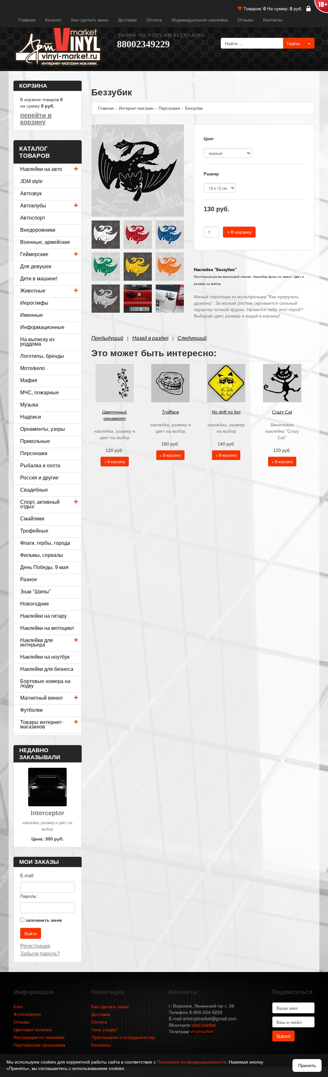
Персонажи (33, 453)
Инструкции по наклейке (39, 1037)
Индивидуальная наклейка (200, 19)
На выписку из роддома (37, 342)
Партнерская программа (39, 1044)
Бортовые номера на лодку (45, 683)
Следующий (192, 338)
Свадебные (34, 490)
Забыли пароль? (40, 953)
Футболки (31, 710)
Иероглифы (34, 303)
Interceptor (47, 812)
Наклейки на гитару (43, 616)
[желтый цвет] (137, 266)
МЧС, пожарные (39, 392)
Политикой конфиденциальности (191, 1062)
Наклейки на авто (41, 169)
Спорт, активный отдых (40, 504)
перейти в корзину (36, 118)
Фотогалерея (27, 1014)
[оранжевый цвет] (169, 266)
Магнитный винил (41, 698)
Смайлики (32, 518)
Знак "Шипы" (35, 591)
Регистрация (35, 945)
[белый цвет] (105, 234)
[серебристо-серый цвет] (105, 298)
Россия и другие (39, 477)
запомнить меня (44, 920)
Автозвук (31, 193)
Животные (32, 290)
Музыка (29, 404)
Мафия (28, 380)
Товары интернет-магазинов (41, 724)
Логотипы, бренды (42, 356)
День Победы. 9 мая (44, 567)
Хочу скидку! (104, 1029)
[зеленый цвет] (105, 266)
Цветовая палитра (32, 1029)
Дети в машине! (38, 278)
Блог (18, 1006)
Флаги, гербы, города (45, 543)
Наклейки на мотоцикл (47, 628)
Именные (31, 315)
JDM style (31, 181)
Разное (28, 579)
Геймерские (34, 254)
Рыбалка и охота (40, 465)
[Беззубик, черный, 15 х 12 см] (169, 298)
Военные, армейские (45, 242)
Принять (307, 1065)
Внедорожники (37, 230)
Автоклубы (33, 205)
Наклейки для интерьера (36, 642)
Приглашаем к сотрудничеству (123, 1037)
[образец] (137, 298)
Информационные (42, 327)
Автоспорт (32, 218)
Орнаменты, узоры (42, 429)
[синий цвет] (169, 234)
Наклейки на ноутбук (45, 657)
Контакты (272, 19)
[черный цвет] (137, 170)
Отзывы (245, 19)
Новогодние (34, 604)
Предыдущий (107, 338)
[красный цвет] (137, 234)
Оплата (154, 19)
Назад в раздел (150, 338)
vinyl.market (204, 1025)
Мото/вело (32, 368)
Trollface (170, 411)
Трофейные (34, 531)
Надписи (30, 417)
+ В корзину (239, 232)
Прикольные (35, 441)
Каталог (53, 19)
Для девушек (35, 266)
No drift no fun (226, 411)
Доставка (127, 19)
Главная (27, 19)
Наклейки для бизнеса (46, 669)
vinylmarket (201, 1031)
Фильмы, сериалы (41, 555)
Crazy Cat (282, 411)
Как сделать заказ (89, 19)
